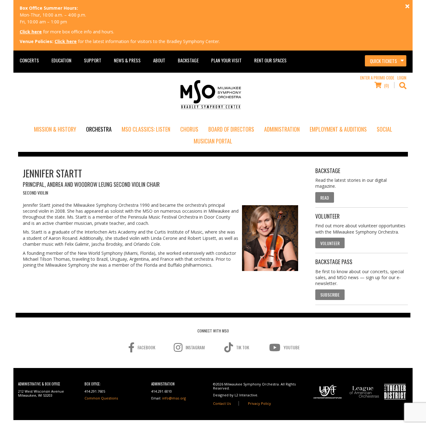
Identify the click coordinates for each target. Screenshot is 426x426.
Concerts (29, 60)
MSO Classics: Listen (146, 129)
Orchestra (99, 129)
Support (92, 60)
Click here (31, 32)
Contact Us (222, 403)
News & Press (127, 60)
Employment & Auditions (338, 129)
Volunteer (330, 243)
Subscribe (330, 294)
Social (384, 129)
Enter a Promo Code (377, 78)
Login (401, 78)
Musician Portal (213, 141)
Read (324, 197)
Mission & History (55, 129)
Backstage (188, 60)
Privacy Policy (259, 403)
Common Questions (101, 398)
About (159, 60)
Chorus (189, 129)
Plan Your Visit (226, 60)
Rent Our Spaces (270, 60)
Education (61, 60)
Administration (282, 129)
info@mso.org (174, 398)
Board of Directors (231, 129)
